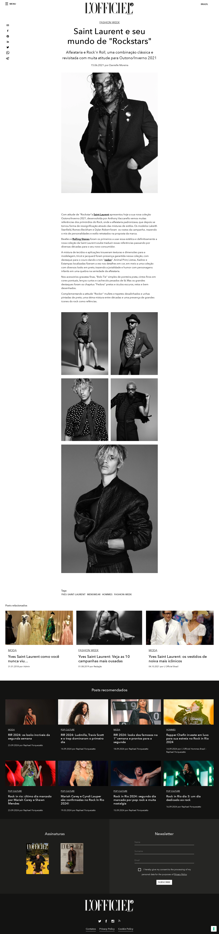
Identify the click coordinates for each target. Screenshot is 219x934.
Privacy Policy (180, 874)
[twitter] (7, 47)
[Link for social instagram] (112, 921)
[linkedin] (7, 42)
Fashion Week (110, 22)
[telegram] (7, 58)
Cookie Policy (125, 928)
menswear (93, 594)
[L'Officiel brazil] (109, 8)
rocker (108, 259)
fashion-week (123, 594)
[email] (7, 25)
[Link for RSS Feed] (119, 921)
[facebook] (7, 31)
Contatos (91, 928)
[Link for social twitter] (99, 921)
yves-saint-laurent (73, 594)
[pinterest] (7, 36)
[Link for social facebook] (106, 921)
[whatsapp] (7, 53)
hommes (107, 594)
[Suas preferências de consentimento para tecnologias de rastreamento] (214, 929)
